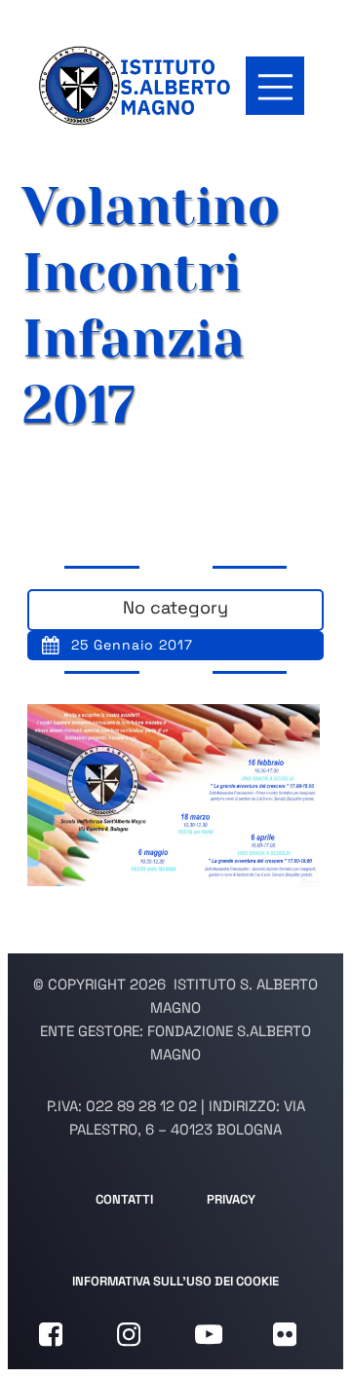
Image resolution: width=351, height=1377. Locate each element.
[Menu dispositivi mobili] (275, 85)
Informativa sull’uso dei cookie (175, 1281)
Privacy (231, 1199)
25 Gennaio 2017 (132, 644)
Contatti (124, 1199)
